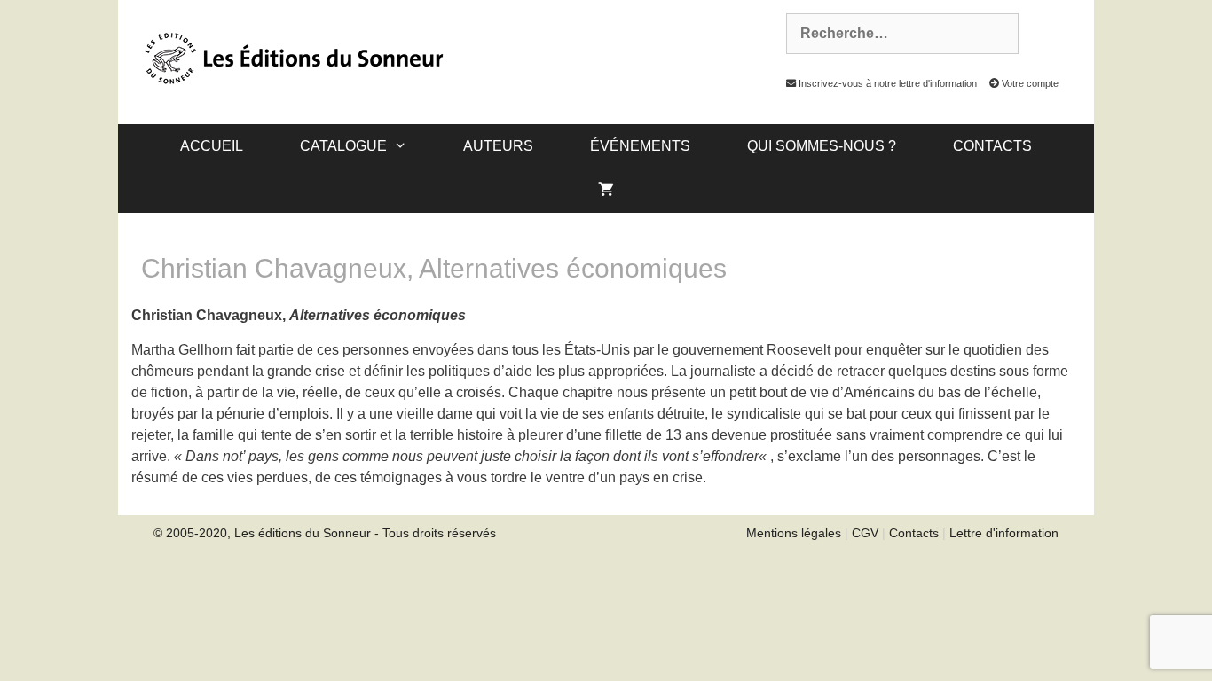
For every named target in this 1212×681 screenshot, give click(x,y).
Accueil (211, 145)
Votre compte (1029, 83)
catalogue (343, 145)
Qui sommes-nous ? (821, 145)
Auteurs (498, 145)
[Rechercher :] (892, 33)
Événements (640, 145)
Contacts (992, 145)
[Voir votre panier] (606, 190)
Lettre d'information (1004, 533)
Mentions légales (793, 533)
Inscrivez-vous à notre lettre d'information (886, 83)
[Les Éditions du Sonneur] (292, 56)
